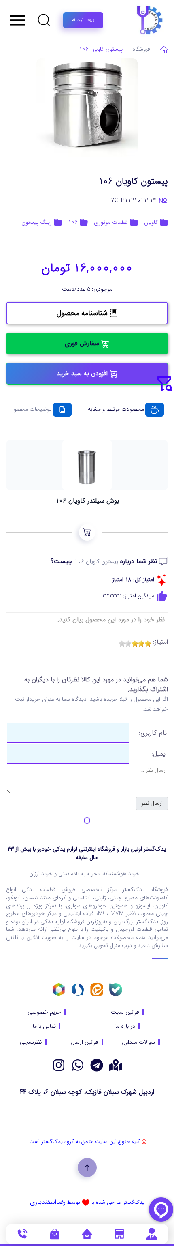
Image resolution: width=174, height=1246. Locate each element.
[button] (44, 20)
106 (73, 222)
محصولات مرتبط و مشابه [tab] (116, 409)
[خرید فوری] (87, 532)
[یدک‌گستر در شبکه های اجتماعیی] (58, 1065)
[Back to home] (129, 20)
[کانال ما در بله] (115, 989)
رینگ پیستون (36, 222)
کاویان (151, 222)
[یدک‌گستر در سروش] (77, 989)
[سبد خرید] (55, 1233)
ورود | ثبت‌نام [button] (83, 20)
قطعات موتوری (111, 222)
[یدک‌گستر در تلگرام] (96, 1065)
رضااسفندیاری (48, 1202)
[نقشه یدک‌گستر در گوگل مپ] (115, 1065)
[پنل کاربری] (152, 1233)
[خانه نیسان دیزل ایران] (77, 1065)
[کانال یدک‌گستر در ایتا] (96, 989)
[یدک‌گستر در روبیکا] (58, 989)
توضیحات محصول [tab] (30, 409)
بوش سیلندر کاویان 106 (87, 501)
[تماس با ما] (22, 1233)
